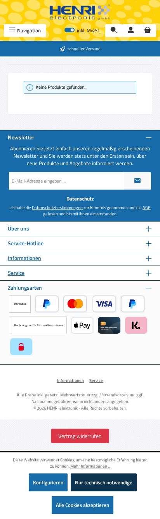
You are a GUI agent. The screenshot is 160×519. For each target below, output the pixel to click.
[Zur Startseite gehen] (80, 12)
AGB (147, 207)
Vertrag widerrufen (80, 436)
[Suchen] (113, 30)
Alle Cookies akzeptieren (82, 505)
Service (16, 273)
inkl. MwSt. (82, 30)
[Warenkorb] (147, 30)
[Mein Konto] (130, 30)
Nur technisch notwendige (103, 482)
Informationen (24, 258)
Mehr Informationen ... (90, 466)
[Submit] (137, 181)
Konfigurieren (48, 482)
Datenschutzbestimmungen (57, 207)
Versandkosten (114, 394)
